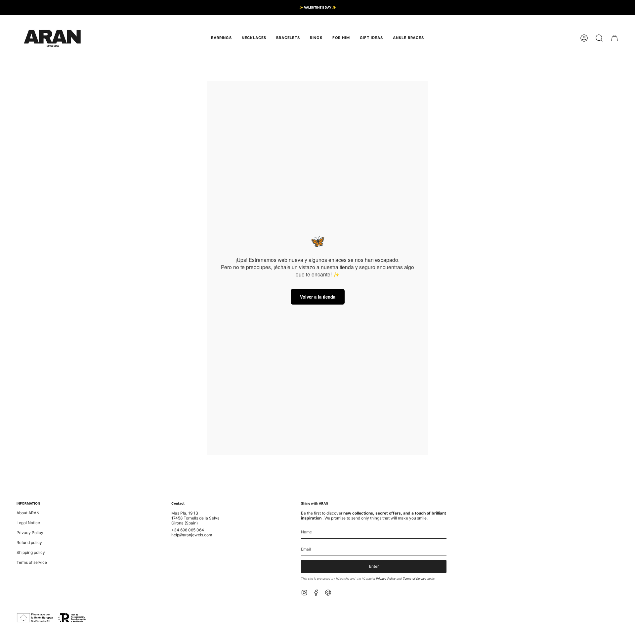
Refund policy (29, 542)
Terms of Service (414, 578)
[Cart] (614, 38)
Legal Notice (28, 522)
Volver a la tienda (317, 297)
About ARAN (28, 512)
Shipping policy (31, 552)
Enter (374, 566)
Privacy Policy (30, 532)
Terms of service (32, 562)
